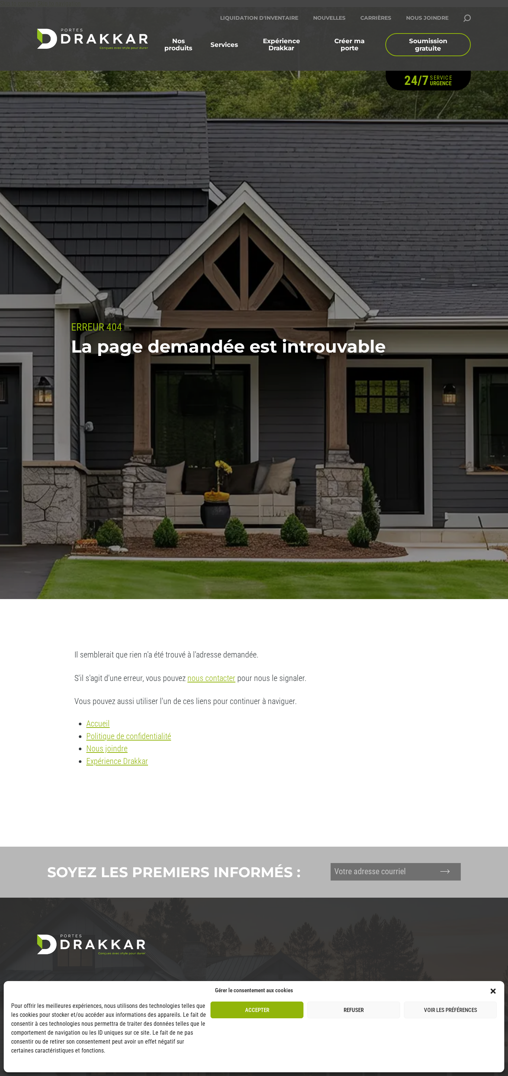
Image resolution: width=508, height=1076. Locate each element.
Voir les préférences (450, 1010)
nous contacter (211, 678)
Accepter (257, 1010)
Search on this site (467, 18)
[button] (493, 990)
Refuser (354, 1010)
